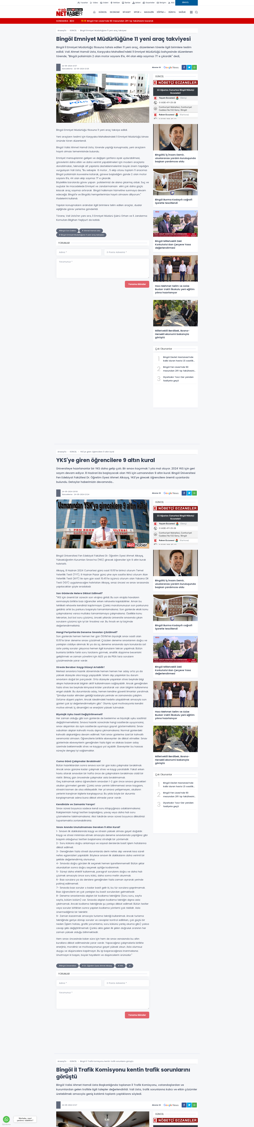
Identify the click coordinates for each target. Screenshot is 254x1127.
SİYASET (127, 12)
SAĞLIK (182, 12)
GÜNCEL (103, 12)
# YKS (120, 965)
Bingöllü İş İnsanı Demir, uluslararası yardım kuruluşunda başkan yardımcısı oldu (127, 20)
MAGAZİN (149, 12)
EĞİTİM (160, 12)
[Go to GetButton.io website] (6, 1124)
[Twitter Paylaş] (189, 67)
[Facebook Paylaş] (184, 67)
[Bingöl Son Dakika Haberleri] (69, 12)
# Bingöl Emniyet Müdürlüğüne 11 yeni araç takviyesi (81, 235)
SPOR (136, 12)
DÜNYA (172, 12)
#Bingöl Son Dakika (67, 230)
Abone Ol (156, 67)
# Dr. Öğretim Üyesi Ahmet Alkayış (97, 965)
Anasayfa (62, 30)
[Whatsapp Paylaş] (194, 67)
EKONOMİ (114, 12)
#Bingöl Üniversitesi (67, 965)
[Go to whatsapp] (6, 1119)
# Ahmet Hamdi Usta (91, 230)
